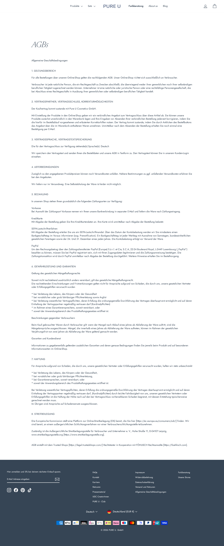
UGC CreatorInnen (101, 496)
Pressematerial (99, 491)
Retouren (96, 486)
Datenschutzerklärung (144, 482)
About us (153, 6)
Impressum (140, 472)
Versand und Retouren (145, 486)
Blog (165, 6)
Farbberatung (184, 472)
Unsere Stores (184, 477)
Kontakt (96, 477)
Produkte (75, 6)
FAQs (95, 472)
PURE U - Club (99, 501)
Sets (90, 6)
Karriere (96, 482)
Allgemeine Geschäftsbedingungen (150, 491)
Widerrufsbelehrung (144, 477)
